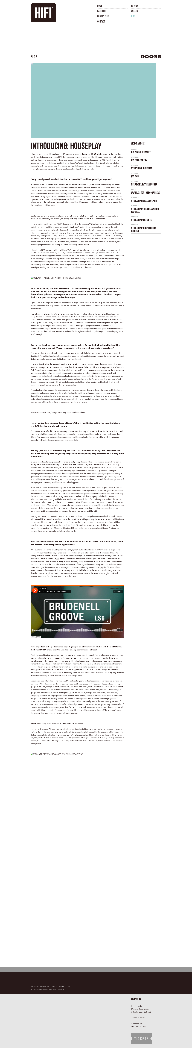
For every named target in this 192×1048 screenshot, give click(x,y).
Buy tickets (142, 1038)
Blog (133, 16)
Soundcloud (151, 56)
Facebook (143, 56)
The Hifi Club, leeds (44, 12)
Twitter (147, 56)
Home (99, 5)
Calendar (101, 10)
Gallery (134, 10)
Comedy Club (103, 16)
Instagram (155, 56)
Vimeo (159, 56)
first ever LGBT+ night (92, 154)
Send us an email (137, 1017)
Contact (101, 21)
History (134, 5)
